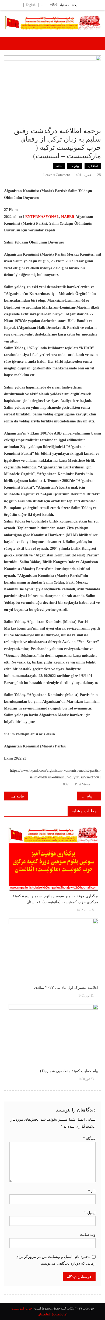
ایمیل (90, 1213)
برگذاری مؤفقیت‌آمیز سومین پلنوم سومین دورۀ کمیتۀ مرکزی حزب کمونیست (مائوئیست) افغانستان (55, 899)
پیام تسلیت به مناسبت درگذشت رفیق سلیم (84, 796)
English (31, 5)
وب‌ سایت (88, 1235)
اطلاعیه (93, 166)
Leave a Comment (56, 175)
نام (92, 1191)
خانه (59, 166)
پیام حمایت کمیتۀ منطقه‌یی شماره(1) (69, 1071)
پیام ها (75, 166)
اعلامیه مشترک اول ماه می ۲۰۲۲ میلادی (66, 988)
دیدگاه (89, 1139)
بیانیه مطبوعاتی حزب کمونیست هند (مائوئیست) (14, 796)
